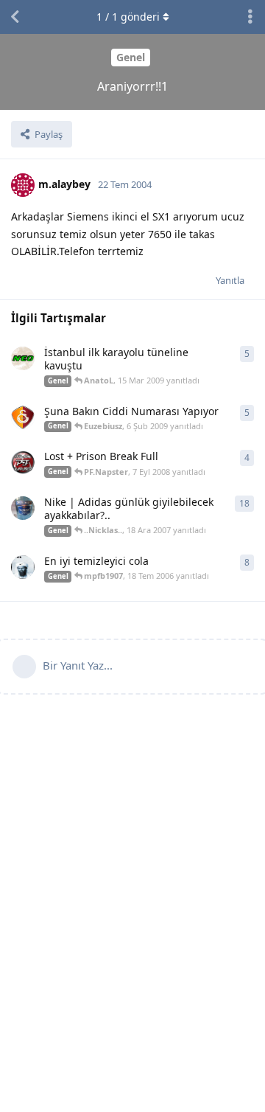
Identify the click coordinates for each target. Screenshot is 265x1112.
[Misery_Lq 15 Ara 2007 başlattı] (23, 508)
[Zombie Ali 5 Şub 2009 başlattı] (23, 417)
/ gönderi (128, 17)
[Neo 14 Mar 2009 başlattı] (23, 358)
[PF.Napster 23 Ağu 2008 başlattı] (23, 462)
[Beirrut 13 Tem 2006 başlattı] (23, 567)
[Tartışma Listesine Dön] (14, 17)
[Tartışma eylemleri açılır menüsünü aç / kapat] (250, 17)
